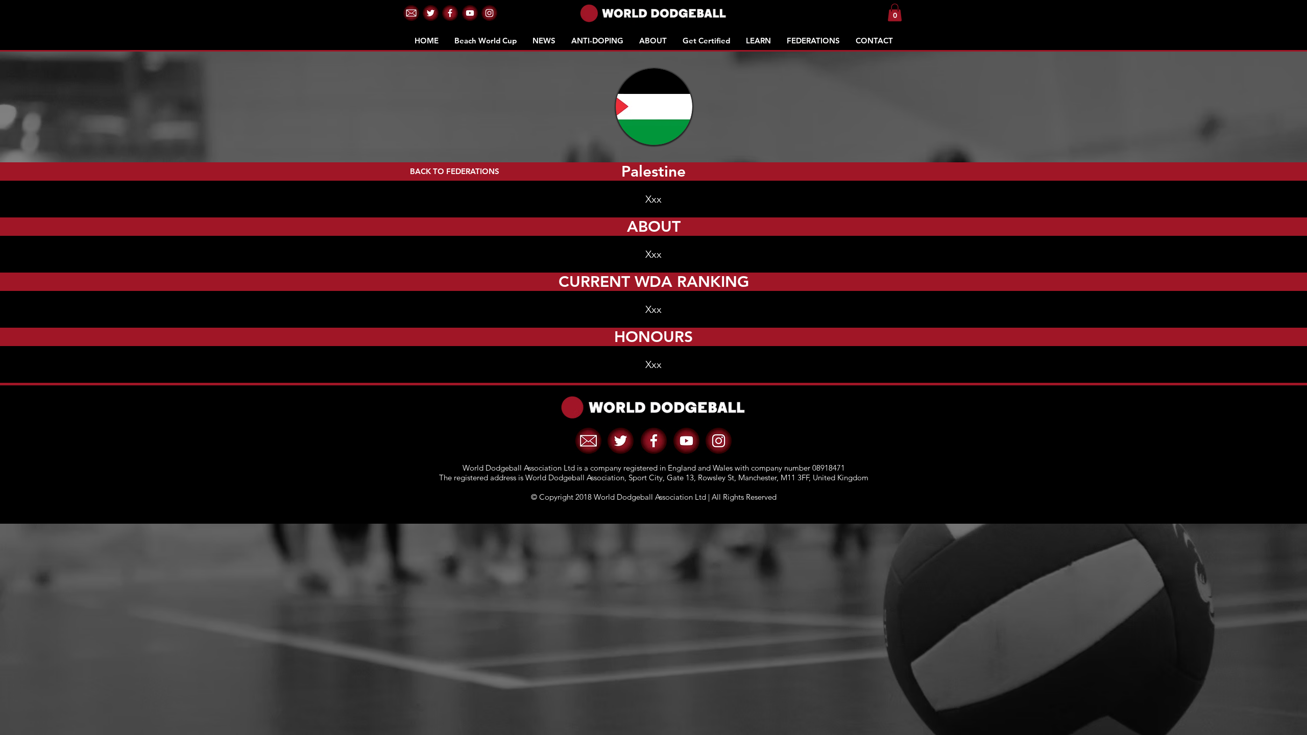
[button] (411, 13)
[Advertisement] (653, 595)
